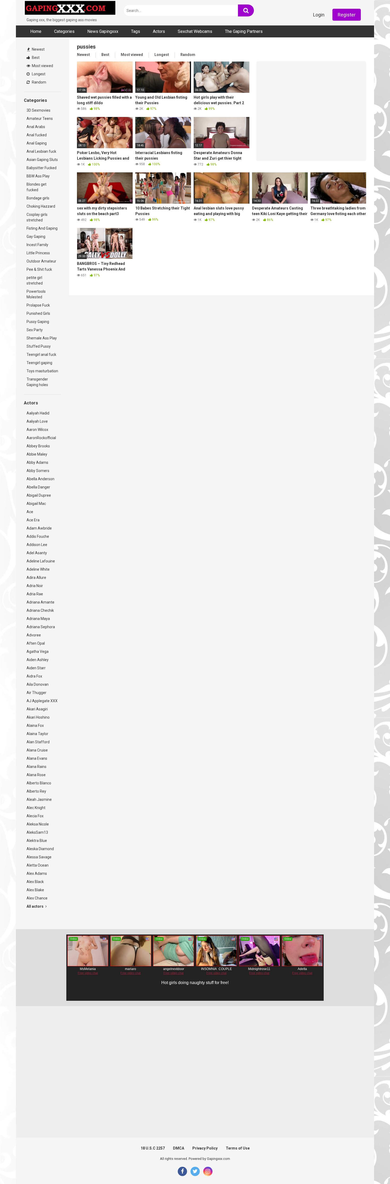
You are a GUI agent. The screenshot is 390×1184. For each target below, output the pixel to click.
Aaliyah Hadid (38, 413)
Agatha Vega (38, 651)
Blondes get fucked (36, 187)
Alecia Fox (35, 816)
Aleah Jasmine (39, 799)
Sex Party (35, 330)
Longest (38, 74)
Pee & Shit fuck (39, 269)
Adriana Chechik (40, 610)
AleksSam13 (37, 832)
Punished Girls (38, 313)
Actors (159, 31)
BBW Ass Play (38, 176)
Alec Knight (36, 808)
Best (35, 57)
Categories (64, 31)
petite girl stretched (35, 280)
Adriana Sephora (41, 627)
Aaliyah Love (37, 421)
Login (318, 15)
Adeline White (38, 569)
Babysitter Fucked (42, 168)
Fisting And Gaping (42, 228)
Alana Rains (36, 766)
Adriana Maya (38, 619)
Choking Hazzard (41, 206)
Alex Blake (35, 890)
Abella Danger (38, 487)
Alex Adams (37, 873)
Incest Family (37, 245)
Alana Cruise (37, 750)
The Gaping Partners (244, 31)
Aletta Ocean (38, 865)
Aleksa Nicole (38, 824)
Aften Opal (36, 643)
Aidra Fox (34, 676)
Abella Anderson (40, 479)
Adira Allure (36, 577)
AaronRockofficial (41, 438)
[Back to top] (372, 1168)
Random (38, 82)
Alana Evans (37, 758)
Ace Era (33, 520)
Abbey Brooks (38, 446)
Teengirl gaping (39, 363)
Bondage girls (38, 198)
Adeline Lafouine (41, 561)
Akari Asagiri (37, 709)
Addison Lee (37, 545)
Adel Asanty (37, 553)
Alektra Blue (37, 840)
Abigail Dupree (39, 495)
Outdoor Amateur (41, 261)
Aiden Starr (36, 668)
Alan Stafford (38, 742)
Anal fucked (37, 135)
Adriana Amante (40, 602)
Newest (38, 49)
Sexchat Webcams (195, 31)
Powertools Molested (36, 294)
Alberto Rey (36, 791)
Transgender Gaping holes (37, 382)
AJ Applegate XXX (42, 701)
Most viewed (42, 66)
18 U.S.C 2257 (153, 1148)
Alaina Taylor (37, 734)
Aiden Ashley (38, 660)
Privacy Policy (205, 1148)
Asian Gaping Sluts (42, 160)
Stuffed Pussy (39, 346)
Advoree (34, 635)
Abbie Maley (37, 454)
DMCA (178, 1148)
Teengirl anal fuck (41, 354)
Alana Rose (36, 775)
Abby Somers (38, 471)
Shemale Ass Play (42, 338)
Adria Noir (35, 586)
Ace (30, 512)
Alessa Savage (39, 857)
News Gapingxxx (102, 31)
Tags (135, 31)
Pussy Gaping (38, 322)
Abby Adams (37, 462)
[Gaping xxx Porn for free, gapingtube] (70, 8)
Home (35, 31)
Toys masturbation (42, 371)
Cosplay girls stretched (37, 217)
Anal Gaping (37, 143)
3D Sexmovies (38, 110)
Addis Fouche (38, 536)
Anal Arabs (36, 127)
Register (347, 15)
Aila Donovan (38, 684)
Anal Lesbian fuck (41, 151)
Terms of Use (238, 1148)
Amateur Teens (40, 118)
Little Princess (38, 253)
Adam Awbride (39, 528)
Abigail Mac (36, 503)
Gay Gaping (36, 236)
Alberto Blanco (39, 783)
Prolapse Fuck (38, 305)
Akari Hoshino (38, 717)
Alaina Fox (35, 725)
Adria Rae (35, 594)
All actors (35, 906)
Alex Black (35, 882)
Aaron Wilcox (37, 429)
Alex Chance (37, 898)
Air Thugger (36, 693)
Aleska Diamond (40, 849)
